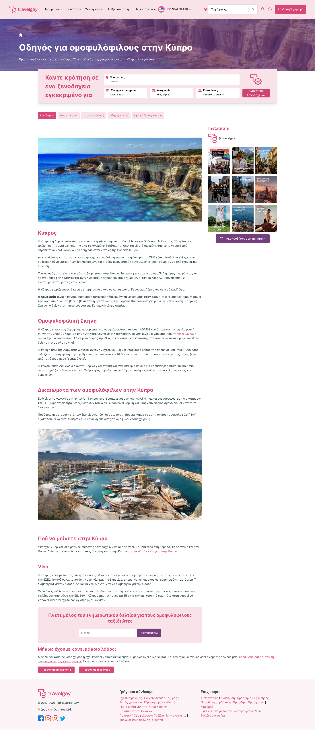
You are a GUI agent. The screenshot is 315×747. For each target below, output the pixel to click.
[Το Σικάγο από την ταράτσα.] (243, 189)
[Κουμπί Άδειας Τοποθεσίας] (205, 9)
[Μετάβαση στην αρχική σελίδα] (23, 9)
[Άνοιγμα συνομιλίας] (270, 9)
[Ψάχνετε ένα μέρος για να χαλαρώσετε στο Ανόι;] (266, 218)
